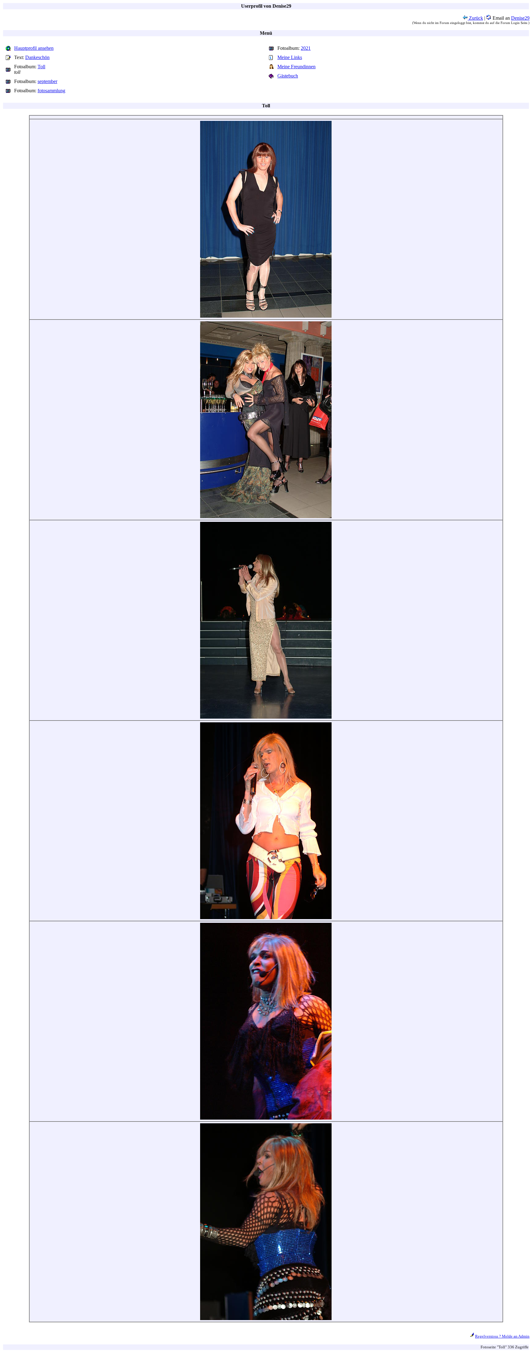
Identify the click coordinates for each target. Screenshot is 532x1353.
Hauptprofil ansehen (34, 48)
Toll (41, 66)
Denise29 (520, 18)
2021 (306, 48)
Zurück (475, 18)
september (47, 81)
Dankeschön (37, 57)
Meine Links (289, 57)
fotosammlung (51, 90)
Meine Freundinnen (296, 66)
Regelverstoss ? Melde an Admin (502, 1336)
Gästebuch (287, 75)
